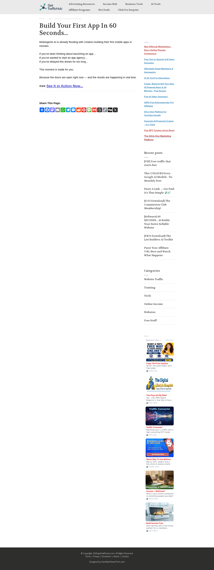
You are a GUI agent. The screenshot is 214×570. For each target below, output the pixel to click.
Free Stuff (150, 320)
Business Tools (134, 4)
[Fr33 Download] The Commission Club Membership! (157, 204)
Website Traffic (153, 279)
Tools (49, 18)
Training (149, 287)
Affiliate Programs (79, 9)
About (116, 556)
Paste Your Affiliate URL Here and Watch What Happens (157, 251)
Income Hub (110, 4)
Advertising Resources (82, 4)
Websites (149, 312)
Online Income (153, 304)
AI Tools (156, 4)
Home (41, 18)
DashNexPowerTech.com (113, 561)
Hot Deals (104, 9)
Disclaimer (106, 556)
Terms (88, 556)
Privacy (96, 556)
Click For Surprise (128, 9)
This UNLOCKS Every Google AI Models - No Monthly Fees (158, 177)
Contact (125, 556)
